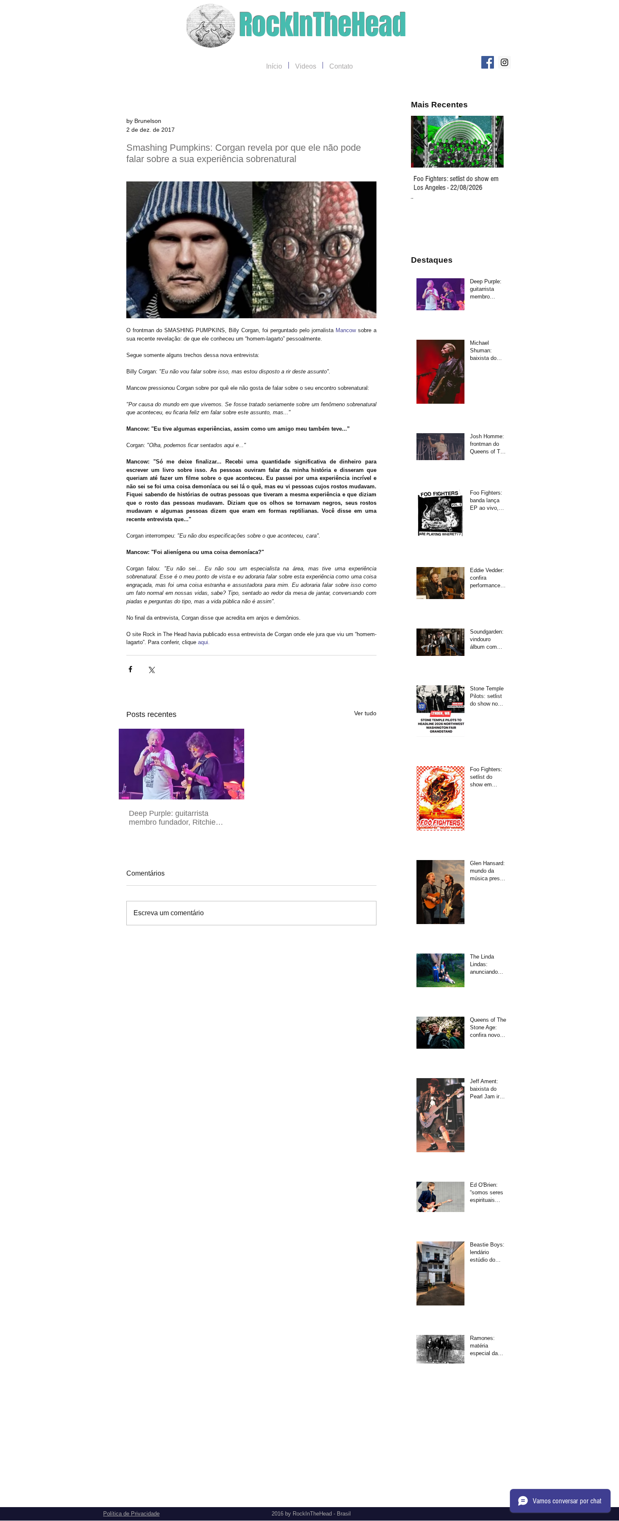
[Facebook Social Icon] (487, 62)
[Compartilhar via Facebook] (130, 669)
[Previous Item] (424, 141)
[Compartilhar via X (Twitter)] (151, 669)
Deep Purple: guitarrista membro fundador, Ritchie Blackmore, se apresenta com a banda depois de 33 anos (179, 818)
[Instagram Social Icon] (504, 62)
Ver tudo (365, 713)
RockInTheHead (322, 25)
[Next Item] (490, 141)
